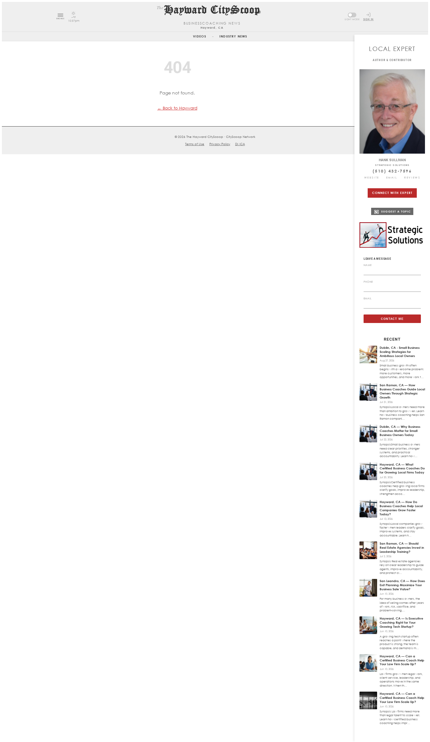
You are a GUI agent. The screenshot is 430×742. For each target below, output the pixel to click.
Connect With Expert (392, 193)
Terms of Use (194, 144)
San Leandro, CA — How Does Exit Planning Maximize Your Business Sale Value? (402, 585)
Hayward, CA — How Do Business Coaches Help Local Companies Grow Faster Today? (401, 508)
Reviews (412, 177)
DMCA (240, 144)
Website (371, 177)
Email (392, 177)
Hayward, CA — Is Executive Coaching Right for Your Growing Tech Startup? (401, 622)
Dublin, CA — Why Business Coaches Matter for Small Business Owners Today (400, 431)
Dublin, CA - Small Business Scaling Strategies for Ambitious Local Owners (400, 352)
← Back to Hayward (177, 107)
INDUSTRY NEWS (233, 36)
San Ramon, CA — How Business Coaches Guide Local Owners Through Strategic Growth (402, 391)
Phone (368, 281)
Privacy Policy (219, 144)
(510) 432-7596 (392, 170)
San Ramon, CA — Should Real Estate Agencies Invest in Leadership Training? (402, 547)
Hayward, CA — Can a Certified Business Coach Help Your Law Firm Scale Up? (402, 660)
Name (368, 265)
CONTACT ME (392, 318)
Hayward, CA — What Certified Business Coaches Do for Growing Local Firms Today (402, 468)
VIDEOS (199, 36)
